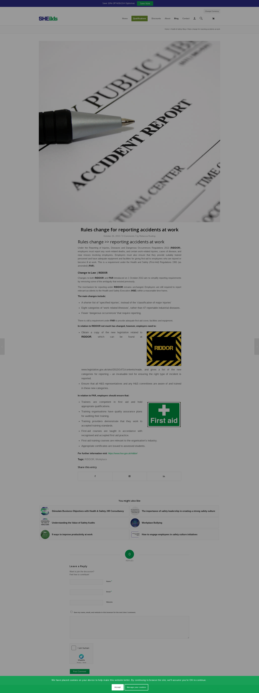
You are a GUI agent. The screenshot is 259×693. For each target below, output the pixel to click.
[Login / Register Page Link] (194, 19)
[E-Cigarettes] (256, 346)
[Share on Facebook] (95, 476)
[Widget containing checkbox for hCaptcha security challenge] (81, 653)
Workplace (101, 459)
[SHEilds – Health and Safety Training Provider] (51, 18)
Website (109, 602)
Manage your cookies (136, 687)
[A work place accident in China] (2, 346)
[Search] (201, 18)
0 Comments (128, 236)
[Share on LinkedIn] (164, 476)
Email (109, 592)
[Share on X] (129, 476)
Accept (118, 687)
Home (167, 29)
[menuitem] (211, 10)
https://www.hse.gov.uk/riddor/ (122, 453)
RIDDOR (89, 459)
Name (109, 581)
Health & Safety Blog (178, 29)
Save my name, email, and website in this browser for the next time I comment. (105, 612)
